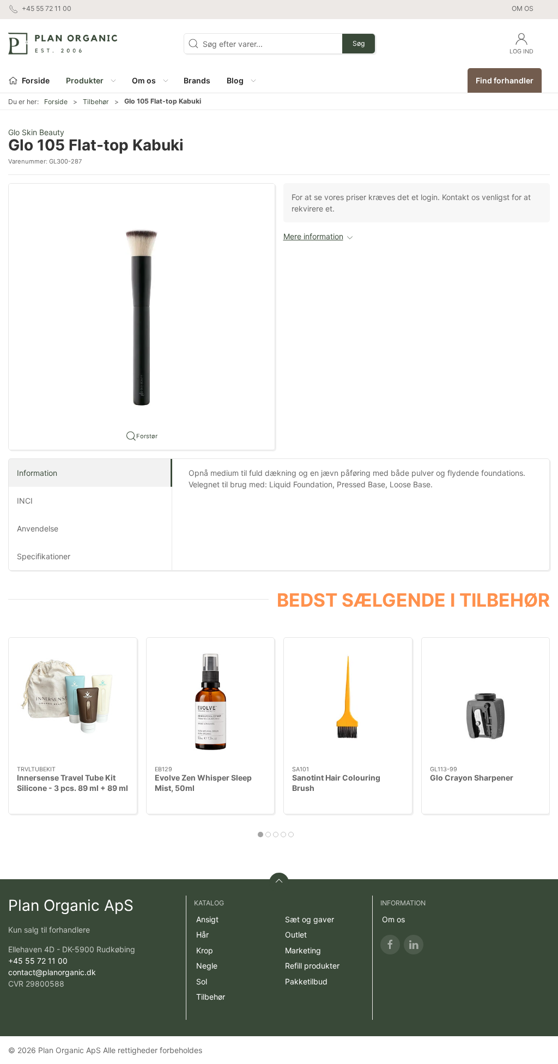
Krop (204, 950)
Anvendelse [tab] (37, 528)
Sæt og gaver (309, 919)
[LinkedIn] (413, 944)
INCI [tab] (25, 500)
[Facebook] (390, 944)
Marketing (303, 950)
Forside (56, 102)
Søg (359, 43)
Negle (206, 965)
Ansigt (207, 919)
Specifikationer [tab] (43, 556)
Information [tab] (37, 472)
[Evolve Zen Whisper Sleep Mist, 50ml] (210, 702)
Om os (522, 8)
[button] (90, 80)
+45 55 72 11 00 (38, 960)
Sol (201, 981)
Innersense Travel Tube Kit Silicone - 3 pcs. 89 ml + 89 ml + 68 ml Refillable (72, 788)
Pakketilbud (306, 981)
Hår (202, 934)
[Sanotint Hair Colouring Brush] (348, 702)
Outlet (296, 934)
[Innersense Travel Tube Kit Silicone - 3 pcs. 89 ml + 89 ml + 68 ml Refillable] (73, 702)
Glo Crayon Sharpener (471, 777)
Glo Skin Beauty (36, 132)
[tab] (260, 834)
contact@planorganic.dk (52, 972)
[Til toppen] (279, 882)
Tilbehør (96, 102)
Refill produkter (312, 965)
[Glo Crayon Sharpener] (486, 702)
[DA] (62, 43)
